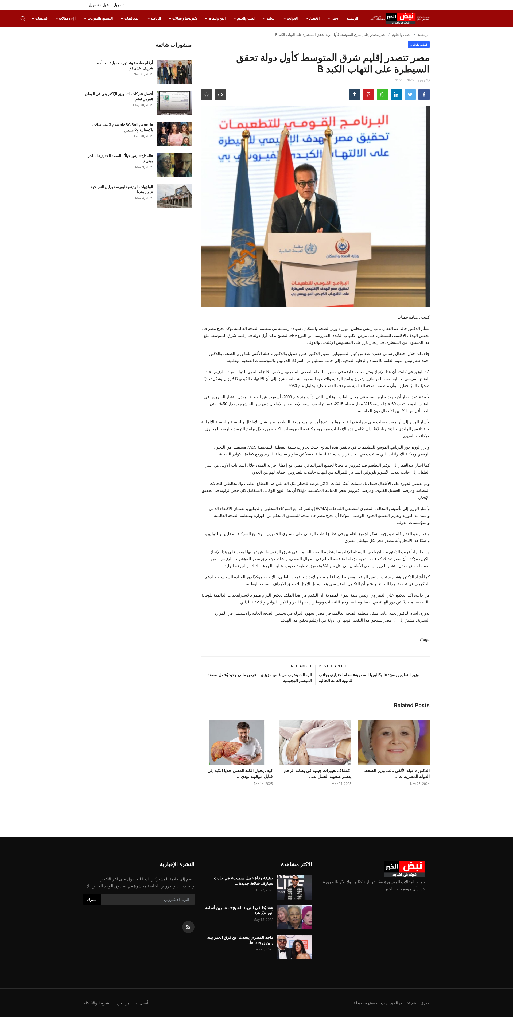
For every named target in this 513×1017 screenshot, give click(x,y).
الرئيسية (352, 18)
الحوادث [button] (292, 18)
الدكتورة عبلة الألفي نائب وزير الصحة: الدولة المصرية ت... (397, 773)
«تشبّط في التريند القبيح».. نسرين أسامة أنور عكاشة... (239, 910)
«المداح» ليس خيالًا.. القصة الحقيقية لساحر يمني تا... (120, 158)
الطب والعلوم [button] (246, 18)
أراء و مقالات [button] (67, 18)
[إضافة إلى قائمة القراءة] (206, 94)
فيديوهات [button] (41, 18)
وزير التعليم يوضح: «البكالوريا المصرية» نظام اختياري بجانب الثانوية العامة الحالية (369, 677)
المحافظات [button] (131, 18)
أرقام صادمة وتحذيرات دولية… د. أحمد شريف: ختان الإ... (124, 65)
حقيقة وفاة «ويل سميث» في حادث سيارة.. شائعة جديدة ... (243, 880)
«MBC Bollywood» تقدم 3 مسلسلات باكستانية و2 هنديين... (122, 127)
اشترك (92, 899)
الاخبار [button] (335, 18)
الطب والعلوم (402, 34)
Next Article (301, 666)
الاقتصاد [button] (314, 18)
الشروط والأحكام (97, 1003)
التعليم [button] (271, 18)
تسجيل (94, 4)
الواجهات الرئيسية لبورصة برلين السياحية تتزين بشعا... (122, 189)
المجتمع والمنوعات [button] (100, 18)
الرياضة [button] (156, 18)
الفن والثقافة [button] (217, 18)
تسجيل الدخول (113, 4)
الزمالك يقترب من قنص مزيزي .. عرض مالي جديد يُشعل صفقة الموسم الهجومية (260, 677)
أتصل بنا (141, 1003)
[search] (23, 18)
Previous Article (333, 666)
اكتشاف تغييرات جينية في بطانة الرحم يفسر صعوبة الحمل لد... (317, 773)
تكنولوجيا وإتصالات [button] (184, 18)
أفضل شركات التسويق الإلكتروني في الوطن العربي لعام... (119, 96)
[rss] (188, 927)
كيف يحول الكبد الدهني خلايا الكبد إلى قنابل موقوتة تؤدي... (240, 773)
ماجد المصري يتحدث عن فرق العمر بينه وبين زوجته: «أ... (240, 940)
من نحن (123, 1003)
